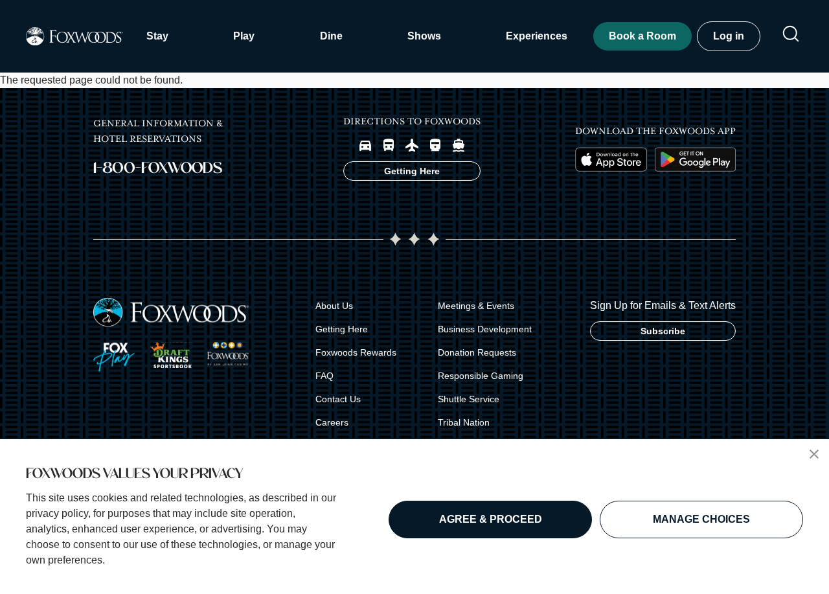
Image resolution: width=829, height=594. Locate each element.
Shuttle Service (468, 399)
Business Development (485, 329)
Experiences (536, 35)
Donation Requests (477, 352)
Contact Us (338, 399)
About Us (334, 306)
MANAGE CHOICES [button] (701, 519)
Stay (157, 35)
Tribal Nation (464, 422)
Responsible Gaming (480, 376)
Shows (424, 35)
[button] (814, 454)
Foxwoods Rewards (355, 352)
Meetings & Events (476, 306)
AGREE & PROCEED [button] (490, 519)
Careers (331, 422)
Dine (331, 35)
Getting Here (341, 329)
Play (244, 35)
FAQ (324, 376)
